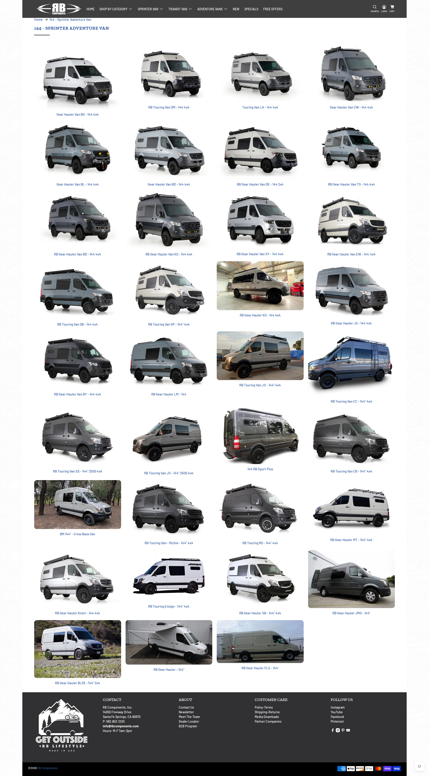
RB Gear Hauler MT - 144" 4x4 (351, 540)
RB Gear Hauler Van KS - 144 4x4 (168, 254)
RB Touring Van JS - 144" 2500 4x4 (168, 473)
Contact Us (186, 707)
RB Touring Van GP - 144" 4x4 (169, 324)
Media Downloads (267, 717)
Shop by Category (113, 9)
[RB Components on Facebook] (333, 731)
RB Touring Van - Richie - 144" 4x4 (169, 543)
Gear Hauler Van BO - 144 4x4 (78, 114)
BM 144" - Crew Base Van (77, 534)
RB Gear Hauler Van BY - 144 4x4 (77, 394)
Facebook (337, 717)
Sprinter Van (148, 9)
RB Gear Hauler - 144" (169, 669)
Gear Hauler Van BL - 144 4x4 (78, 184)
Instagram (338, 707)
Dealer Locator (189, 721)
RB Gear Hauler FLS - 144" (260, 668)
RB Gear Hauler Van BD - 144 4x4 (77, 254)
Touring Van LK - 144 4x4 (260, 107)
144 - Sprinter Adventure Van (70, 19)
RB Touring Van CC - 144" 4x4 (351, 401)
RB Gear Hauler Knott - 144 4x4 (77, 613)
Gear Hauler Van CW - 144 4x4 (351, 107)
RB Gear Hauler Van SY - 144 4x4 (260, 254)
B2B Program (188, 726)
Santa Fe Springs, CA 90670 (122, 717)
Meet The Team (189, 717)
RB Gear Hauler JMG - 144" (351, 613)
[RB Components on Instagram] (338, 731)
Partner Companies (268, 721)
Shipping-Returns (267, 712)
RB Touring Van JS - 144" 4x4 (260, 385)
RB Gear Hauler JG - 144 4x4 (351, 323)
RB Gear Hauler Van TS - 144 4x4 (351, 184)
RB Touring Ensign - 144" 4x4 (168, 606)
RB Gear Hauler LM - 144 (168, 394)
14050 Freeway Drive (117, 712)
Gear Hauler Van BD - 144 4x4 (169, 184)
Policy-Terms (264, 707)
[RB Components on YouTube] (348, 731)
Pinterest (337, 721)
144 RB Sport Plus (260, 469)
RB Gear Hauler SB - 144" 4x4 (260, 613)
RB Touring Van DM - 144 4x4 (168, 107)
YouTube (337, 712)
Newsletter (186, 712)
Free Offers (272, 9)
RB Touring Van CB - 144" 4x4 (351, 471)
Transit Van (177, 9)
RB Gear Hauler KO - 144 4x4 (260, 315)
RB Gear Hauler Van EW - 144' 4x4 (351, 254)
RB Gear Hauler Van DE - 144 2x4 (260, 184)
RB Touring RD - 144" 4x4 (260, 543)
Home (90, 9)
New (236, 9)
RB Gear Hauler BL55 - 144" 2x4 (77, 683)
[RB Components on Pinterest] (343, 731)
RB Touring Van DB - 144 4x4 (77, 324)
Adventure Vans (210, 9)
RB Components (48, 768)
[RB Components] (59, 9)
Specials (251, 9)
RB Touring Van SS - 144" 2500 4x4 (77, 471)
